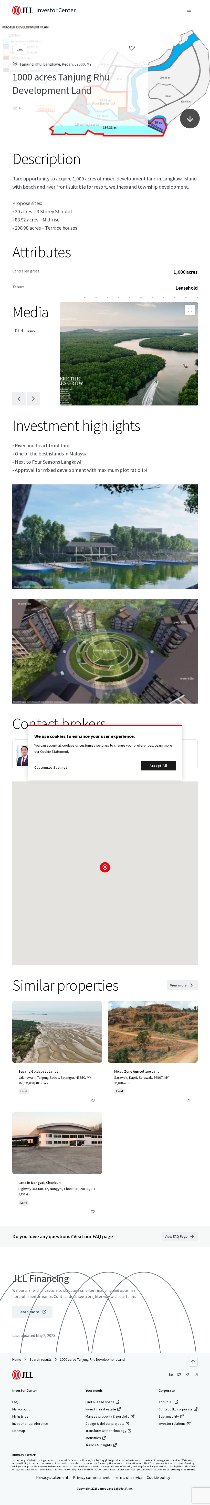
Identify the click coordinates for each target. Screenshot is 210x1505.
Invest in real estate (101, 1409)
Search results (40, 1359)
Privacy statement (52, 1477)
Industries (93, 1438)
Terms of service (128, 1477)
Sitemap (18, 1430)
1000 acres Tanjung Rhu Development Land (92, 1359)
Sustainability (169, 1416)
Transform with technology (106, 1430)
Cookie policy (158, 1477)
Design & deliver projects (105, 1423)
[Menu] (189, 10)
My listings (20, 1416)
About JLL (166, 1402)
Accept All (158, 765)
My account (21, 1409)
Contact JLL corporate (176, 1409)
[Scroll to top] (193, 1362)
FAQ (15, 1402)
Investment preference (30, 1423)
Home (16, 1359)
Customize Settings (51, 767)
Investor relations (172, 1423)
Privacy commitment (91, 1477)
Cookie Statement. (54, 751)
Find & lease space (100, 1402)
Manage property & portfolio (108, 1416)
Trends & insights (99, 1445)
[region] (105, 752)
